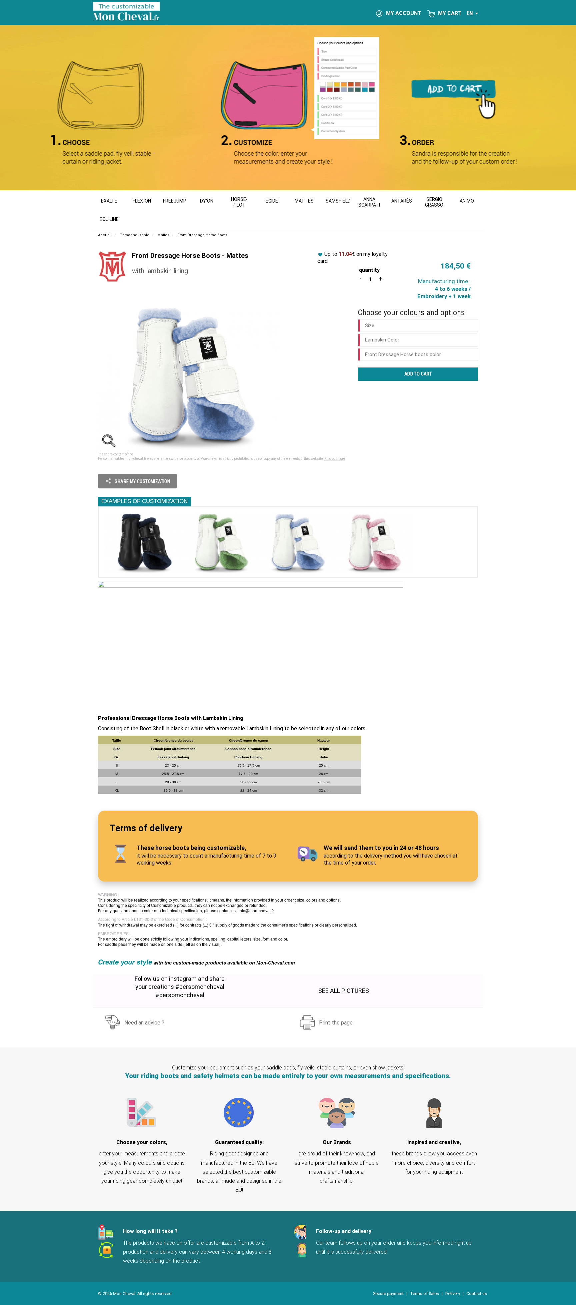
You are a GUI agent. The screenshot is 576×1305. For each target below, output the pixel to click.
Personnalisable (134, 235)
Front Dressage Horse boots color (403, 354)
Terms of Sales (424, 1293)
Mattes (304, 201)
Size (369, 325)
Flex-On (142, 201)
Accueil (105, 235)
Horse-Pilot (239, 202)
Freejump (174, 201)
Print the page (336, 1022)
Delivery (452, 1293)
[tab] (418, 326)
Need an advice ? (144, 1022)
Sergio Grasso (434, 202)
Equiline (109, 219)
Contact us (476, 1293)
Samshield (338, 201)
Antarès (401, 201)
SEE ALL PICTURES (343, 990)
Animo (467, 201)
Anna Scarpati (369, 202)
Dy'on (206, 201)
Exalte (109, 201)
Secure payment (388, 1293)
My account (403, 13)
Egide (272, 201)
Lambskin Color (382, 340)
